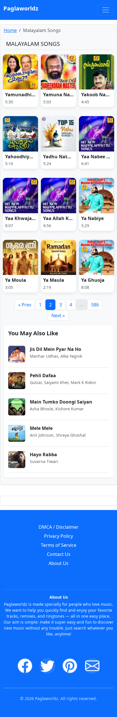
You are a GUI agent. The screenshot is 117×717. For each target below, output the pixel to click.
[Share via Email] (92, 666)
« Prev (24, 305)
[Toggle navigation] (106, 10)
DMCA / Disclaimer (59, 527)
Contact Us (58, 554)
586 (95, 305)
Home (10, 30)
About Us (58, 563)
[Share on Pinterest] (70, 666)
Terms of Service (58, 545)
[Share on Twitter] (47, 666)
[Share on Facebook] (25, 666)
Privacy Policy (58, 536)
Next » (58, 315)
